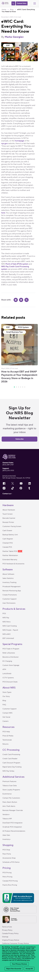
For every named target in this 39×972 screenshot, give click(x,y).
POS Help (6, 732)
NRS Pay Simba (8, 771)
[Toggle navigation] (34, 3)
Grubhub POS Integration (12, 827)
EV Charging (7, 661)
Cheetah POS (7, 543)
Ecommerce (7, 794)
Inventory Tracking (9, 582)
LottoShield (6, 674)
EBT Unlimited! (8, 638)
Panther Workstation (10, 555)
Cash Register (7, 539)
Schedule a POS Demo (10, 862)
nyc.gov (4, 143)
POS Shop (6, 850)
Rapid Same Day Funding (11, 767)
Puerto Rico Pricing (9, 885)
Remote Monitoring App (11, 591)
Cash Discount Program (11, 763)
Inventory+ (6, 839)
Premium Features (9, 781)
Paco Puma (6, 854)
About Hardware (8, 510)
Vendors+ (6, 814)
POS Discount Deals (9, 682)
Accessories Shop (9, 858)
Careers (5, 721)
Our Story (6, 696)
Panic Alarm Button (9, 802)
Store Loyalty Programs (11, 790)
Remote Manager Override (12, 810)
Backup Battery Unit (10, 535)
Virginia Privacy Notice (10, 940)
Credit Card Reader (9, 759)
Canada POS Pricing (10, 881)
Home (4, 9)
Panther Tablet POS (10, 551)
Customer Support (9, 599)
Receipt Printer (8, 522)
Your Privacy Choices (19, 964)
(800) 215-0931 (8, 470)
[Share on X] (26, 300)
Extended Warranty (9, 560)
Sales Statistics (8, 578)
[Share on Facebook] (16, 300)
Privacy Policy (7, 930)
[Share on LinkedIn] (21, 300)
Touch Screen (7, 514)
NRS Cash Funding (9, 626)
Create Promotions (9, 595)
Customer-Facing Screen (11, 526)
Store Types (6, 692)
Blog (11, 9)
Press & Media (7, 736)
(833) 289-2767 (8, 465)
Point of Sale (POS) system (17, 264)
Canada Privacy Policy (10, 933)
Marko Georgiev (14, 37)
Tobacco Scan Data (9, 786)
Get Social (6, 717)
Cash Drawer (7, 531)
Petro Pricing (7, 877)
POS (4, 613)
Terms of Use (7, 927)
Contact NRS (7, 713)
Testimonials (7, 740)
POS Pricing (6, 873)
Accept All (29, 968)
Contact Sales (21, 3)
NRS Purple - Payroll (10, 630)
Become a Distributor (10, 657)
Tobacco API (7, 819)
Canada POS (7, 547)
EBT (8, 45)
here (3, 213)
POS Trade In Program (10, 649)
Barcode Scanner (8, 518)
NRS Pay (5, 618)
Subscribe (19, 439)
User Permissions (8, 603)
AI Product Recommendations (13, 831)
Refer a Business (8, 653)
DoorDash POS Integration (12, 823)
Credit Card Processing (11, 754)
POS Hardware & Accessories (13, 564)
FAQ (4, 705)
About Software (8, 574)
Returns (5, 744)
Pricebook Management (11, 587)
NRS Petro (6, 622)
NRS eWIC (6, 634)
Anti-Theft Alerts (8, 806)
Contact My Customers (11, 798)
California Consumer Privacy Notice (15, 943)
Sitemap (5, 937)
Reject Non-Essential (13, 968)
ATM (4, 669)
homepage (19, 141)
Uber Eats (6, 835)
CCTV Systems (8, 678)
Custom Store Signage (10, 665)
